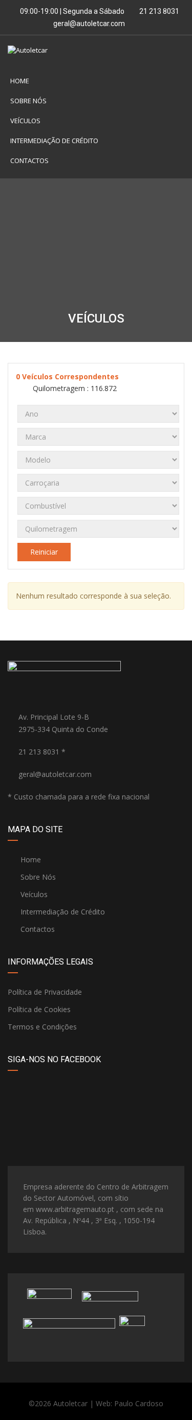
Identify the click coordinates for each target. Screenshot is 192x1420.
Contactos (29, 160)
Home (19, 80)
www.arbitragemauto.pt (75, 1209)
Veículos (25, 120)
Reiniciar (44, 552)
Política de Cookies (39, 1009)
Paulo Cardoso (138, 1403)
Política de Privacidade (45, 992)
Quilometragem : (74, 388)
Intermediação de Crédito (54, 140)
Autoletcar (70, 1403)
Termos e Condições (42, 1027)
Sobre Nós (28, 100)
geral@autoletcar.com (89, 23)
